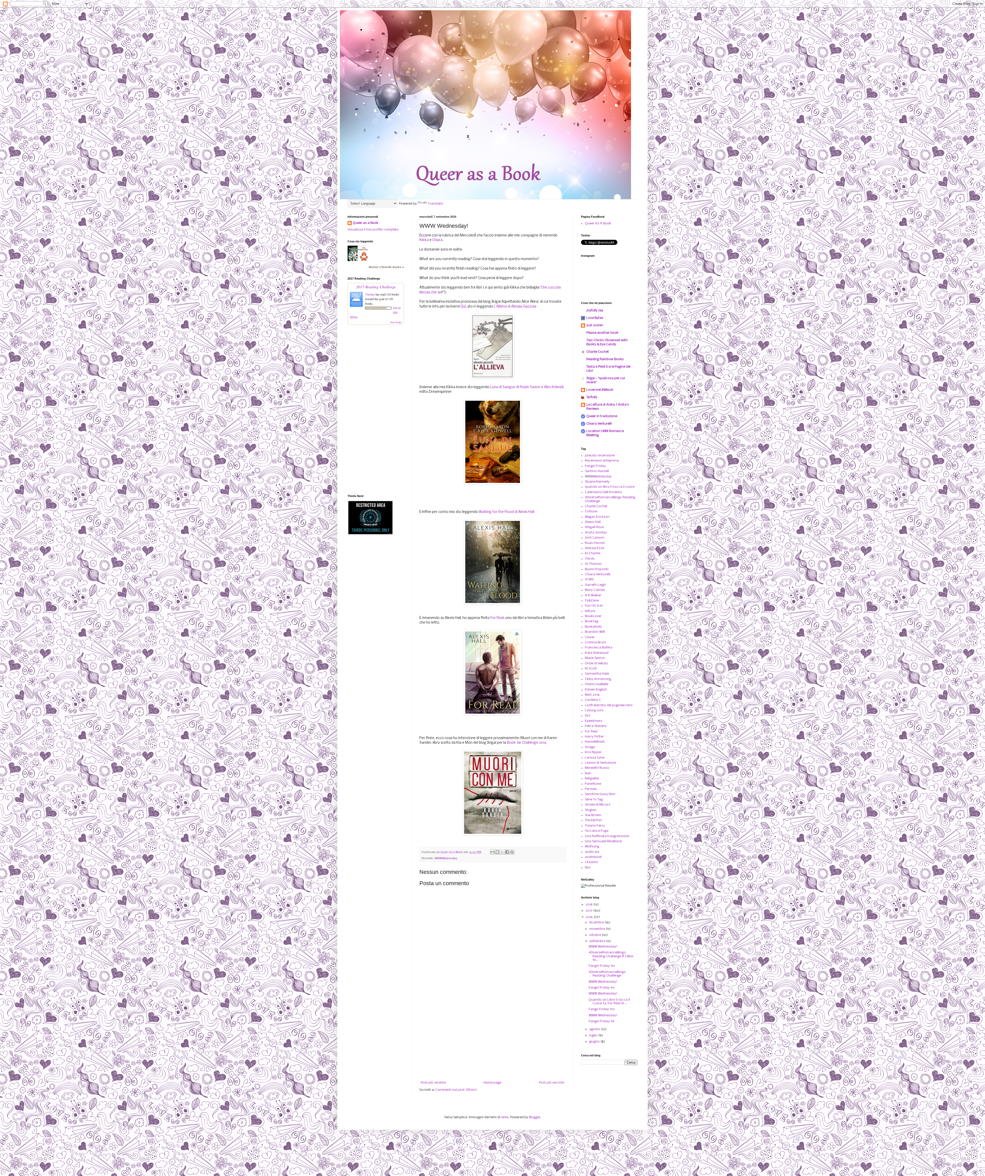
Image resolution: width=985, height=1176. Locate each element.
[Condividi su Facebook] (507, 852)
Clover (590, 637)
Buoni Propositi (596, 569)
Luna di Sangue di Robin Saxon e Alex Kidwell (526, 387)
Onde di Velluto (596, 663)
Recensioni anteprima (602, 460)
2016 (590, 917)
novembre (597, 929)
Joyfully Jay (594, 310)
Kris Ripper (593, 752)
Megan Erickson (597, 517)
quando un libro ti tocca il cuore (609, 487)
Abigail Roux (594, 527)
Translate (435, 203)
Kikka (424, 240)
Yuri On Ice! (594, 605)
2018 (589, 904)
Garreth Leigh (595, 585)
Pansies (591, 789)
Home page (492, 1082)
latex (505, 1117)
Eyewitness (593, 721)
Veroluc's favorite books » (386, 267)
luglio (593, 1035)
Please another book (602, 332)
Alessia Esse (594, 548)
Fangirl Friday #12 (602, 966)
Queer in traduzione (601, 416)
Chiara (436, 240)
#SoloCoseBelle (596, 684)
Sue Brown (593, 815)
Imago (590, 747)
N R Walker (593, 595)
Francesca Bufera (598, 647)
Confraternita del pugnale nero (609, 705)
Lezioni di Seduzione (600, 762)
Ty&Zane (592, 600)
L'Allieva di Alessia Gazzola (515, 307)
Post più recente (433, 1082)
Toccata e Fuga (596, 831)
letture (590, 611)
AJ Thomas (593, 564)
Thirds (590, 558)
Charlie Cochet (597, 351)
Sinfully (591, 397)
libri (587, 867)
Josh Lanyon (594, 537)
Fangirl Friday (595, 466)
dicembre (597, 922)
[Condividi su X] (502, 852)
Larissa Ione (594, 757)
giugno (594, 1041)
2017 (589, 910)
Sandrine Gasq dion (600, 794)
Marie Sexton (595, 658)
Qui (463, 307)
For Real (497, 618)
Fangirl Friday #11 (601, 987)
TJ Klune (591, 511)
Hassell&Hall (594, 741)
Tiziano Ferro (595, 825)
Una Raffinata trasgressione (607, 836)
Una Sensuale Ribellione (603, 841)
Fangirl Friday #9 (601, 1021)
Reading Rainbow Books (605, 359)
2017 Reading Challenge (376, 286)
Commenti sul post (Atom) (456, 1090)
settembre (597, 941)
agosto (595, 1029)
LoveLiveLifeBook (599, 389)
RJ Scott (591, 668)
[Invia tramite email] (492, 852)
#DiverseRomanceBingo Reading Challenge (607, 973)
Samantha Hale (597, 673)
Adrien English (596, 689)
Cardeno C (593, 700)
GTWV (589, 579)
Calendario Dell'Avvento (603, 492)
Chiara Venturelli (599, 423)
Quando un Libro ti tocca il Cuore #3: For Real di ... (609, 1001)
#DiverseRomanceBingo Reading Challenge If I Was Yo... (611, 956)
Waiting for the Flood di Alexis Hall (506, 512)
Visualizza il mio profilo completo (373, 229)
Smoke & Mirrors (597, 804)
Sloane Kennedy (597, 481)
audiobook (593, 857)
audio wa (592, 852)
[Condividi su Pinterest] (512, 852)
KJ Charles (592, 553)
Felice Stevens (596, 726)
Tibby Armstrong (598, 679)
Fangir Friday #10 (602, 1009)
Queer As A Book (598, 223)
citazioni (591, 862)
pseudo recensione (600, 455)
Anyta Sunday (596, 532)
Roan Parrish (595, 543)
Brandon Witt (595, 632)
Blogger (534, 1117)
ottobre (595, 935)
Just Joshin (594, 325)
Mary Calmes (595, 590)
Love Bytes (594, 318)
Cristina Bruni (595, 642)
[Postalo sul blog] (497, 852)
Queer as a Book (365, 223)
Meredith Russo (597, 768)
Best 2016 (592, 694)
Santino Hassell (597, 471)
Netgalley (592, 778)
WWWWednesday (446, 858)
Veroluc (370, 294)
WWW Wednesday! (603, 946)
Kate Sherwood (596, 653)
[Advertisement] (492, 1039)
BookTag (591, 621)
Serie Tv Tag (594, 799)
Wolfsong (592, 846)
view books (396, 322)
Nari (588, 773)
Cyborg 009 (594, 710)
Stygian (590, 810)
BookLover (593, 616)
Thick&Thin (593, 820)
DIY (587, 716)
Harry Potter (594, 736)
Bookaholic (593, 626)
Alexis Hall (593, 522)
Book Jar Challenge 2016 (526, 743)
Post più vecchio (551, 1082)
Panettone (593, 784)
